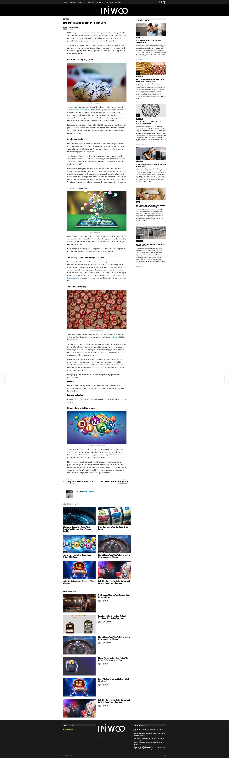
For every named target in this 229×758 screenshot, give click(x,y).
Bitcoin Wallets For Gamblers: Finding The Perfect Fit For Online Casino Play (113, 659)
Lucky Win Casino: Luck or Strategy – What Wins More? (78, 582)
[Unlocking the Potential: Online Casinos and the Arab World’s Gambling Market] (114, 570)
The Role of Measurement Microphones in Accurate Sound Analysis (148, 123)
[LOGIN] (164, 2)
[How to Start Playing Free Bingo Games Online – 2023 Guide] (79, 544)
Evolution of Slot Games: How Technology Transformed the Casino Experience (113, 617)
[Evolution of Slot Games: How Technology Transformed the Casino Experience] (79, 624)
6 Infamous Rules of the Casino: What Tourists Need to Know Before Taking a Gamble (77, 529)
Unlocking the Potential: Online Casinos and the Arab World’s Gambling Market (114, 582)
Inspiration (90, 2)
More (144, 56)
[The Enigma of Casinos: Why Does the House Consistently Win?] (79, 603)
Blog (138, 37)
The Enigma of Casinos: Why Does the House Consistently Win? (114, 596)
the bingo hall (115, 337)
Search (129, 738)
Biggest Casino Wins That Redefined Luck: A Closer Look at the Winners (114, 556)
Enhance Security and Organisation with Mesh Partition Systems (150, 245)
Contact (118, 2)
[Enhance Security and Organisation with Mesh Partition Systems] (151, 233)
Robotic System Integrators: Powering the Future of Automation (151, 165)
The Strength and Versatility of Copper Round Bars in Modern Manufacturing (150, 80)
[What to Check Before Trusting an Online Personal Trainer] (151, 29)
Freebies (73, 2)
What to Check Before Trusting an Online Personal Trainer (148, 41)
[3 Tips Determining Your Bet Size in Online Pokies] (114, 516)
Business (139, 76)
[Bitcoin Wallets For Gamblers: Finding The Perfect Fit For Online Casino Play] (79, 666)
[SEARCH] (160, 2)
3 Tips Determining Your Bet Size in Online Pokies (113, 528)
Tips (106, 2)
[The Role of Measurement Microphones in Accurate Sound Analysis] (151, 110)
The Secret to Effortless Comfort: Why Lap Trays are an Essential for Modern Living (150, 206)
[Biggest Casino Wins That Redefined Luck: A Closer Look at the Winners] (114, 544)
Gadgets (81, 2)
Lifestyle (100, 2)
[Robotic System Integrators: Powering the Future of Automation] (151, 153)
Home (66, 2)
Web (111, 2)
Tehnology (139, 119)
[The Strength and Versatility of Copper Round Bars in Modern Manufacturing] (151, 68)
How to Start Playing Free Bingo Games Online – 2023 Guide (77, 556)
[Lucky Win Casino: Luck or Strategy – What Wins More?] (79, 570)
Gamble (66, 524)
